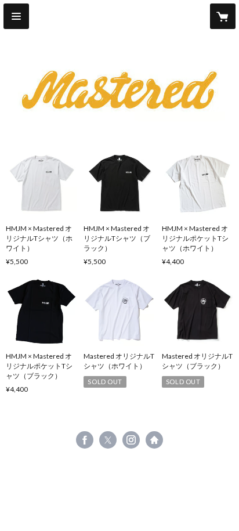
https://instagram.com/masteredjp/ (131, 440)
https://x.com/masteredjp (108, 440)
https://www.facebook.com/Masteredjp (84, 440)
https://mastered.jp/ (154, 440)
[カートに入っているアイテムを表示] (223, 16)
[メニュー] (16, 16)
